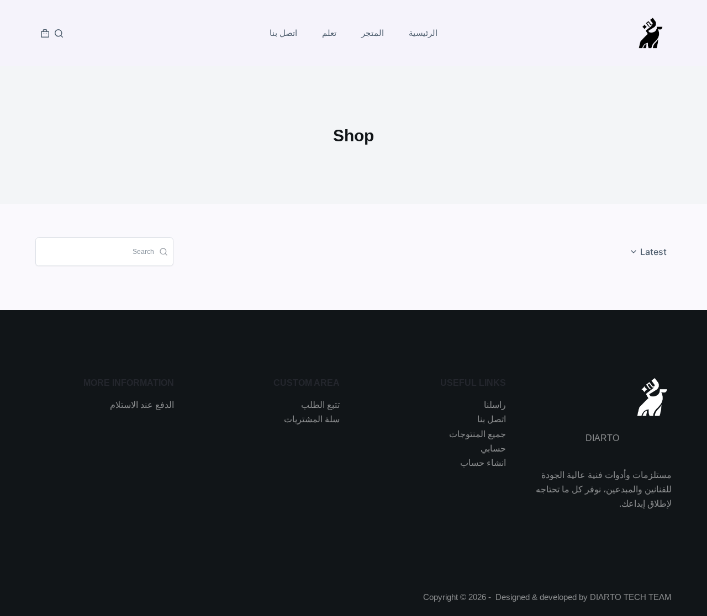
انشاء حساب (483, 463)
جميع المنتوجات (477, 434)
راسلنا (495, 405)
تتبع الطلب (320, 405)
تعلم (329, 33)
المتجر (372, 33)
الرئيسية (423, 33)
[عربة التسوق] (45, 33)
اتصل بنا (283, 33)
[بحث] (59, 33)
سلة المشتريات (312, 419)
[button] (650, 252)
